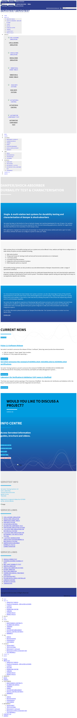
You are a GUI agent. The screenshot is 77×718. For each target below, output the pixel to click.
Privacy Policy (4, 589)
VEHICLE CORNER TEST (10, 559)
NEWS (5, 134)
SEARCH (6, 174)
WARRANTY (9, 149)
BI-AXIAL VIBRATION (9, 569)
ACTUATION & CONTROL (11, 524)
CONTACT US (7, 172)
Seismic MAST (9, 162)
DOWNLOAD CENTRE (11, 27)
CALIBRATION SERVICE (11, 141)
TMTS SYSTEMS (10, 163)
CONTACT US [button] (10, 411)
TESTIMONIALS (9, 170)
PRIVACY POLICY (10, 33)
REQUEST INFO (4, 455)
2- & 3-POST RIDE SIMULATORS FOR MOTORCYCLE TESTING (14, 530)
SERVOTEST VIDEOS (11, 19)
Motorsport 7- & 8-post (12, 165)
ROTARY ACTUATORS (9, 581)
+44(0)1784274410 (21, 4)
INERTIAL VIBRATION (9, 566)
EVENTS (5, 136)
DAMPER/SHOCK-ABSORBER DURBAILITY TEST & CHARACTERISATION (12, 544)
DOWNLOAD (7, 315)
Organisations (10, 156)
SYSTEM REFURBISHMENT (12, 146)
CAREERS (8, 29)
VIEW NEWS (3, 337)
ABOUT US (6, 17)
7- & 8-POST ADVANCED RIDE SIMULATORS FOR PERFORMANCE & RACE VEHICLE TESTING (14, 539)
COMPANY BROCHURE (6, 448)
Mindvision (73, 596)
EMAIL (29, 4)
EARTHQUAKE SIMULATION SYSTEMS (14, 527)
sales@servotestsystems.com (52, 8)
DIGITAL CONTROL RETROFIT (12, 148)
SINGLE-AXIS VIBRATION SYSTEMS (13, 568)
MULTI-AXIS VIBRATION (10, 571)
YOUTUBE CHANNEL (6, 458)
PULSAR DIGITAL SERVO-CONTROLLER (14, 578)
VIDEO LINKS (4, 451)
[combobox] (8, 4)
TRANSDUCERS (8, 583)
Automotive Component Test (14, 123)
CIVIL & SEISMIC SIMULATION (12, 517)
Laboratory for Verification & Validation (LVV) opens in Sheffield (26, 377)
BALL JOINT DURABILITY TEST (12, 564)
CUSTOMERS (9, 158)
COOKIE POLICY (10, 31)
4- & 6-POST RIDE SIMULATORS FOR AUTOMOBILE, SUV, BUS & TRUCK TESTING (14, 534)
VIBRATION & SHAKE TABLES (12, 520)
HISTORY (8, 26)
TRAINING (9, 143)
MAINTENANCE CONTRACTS (12, 139)
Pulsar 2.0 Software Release (12, 345)
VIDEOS (8, 153)
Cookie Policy (13, 589)
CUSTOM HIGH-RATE (9, 576)
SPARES (8, 144)
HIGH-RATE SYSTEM (9, 522)
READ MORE (4, 359)
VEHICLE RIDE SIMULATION (11, 519)
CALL (61, 8)
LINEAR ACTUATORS (9, 580)
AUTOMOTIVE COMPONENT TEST (13, 526)
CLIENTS (8, 24)
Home (5, 15)
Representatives (10, 155)
